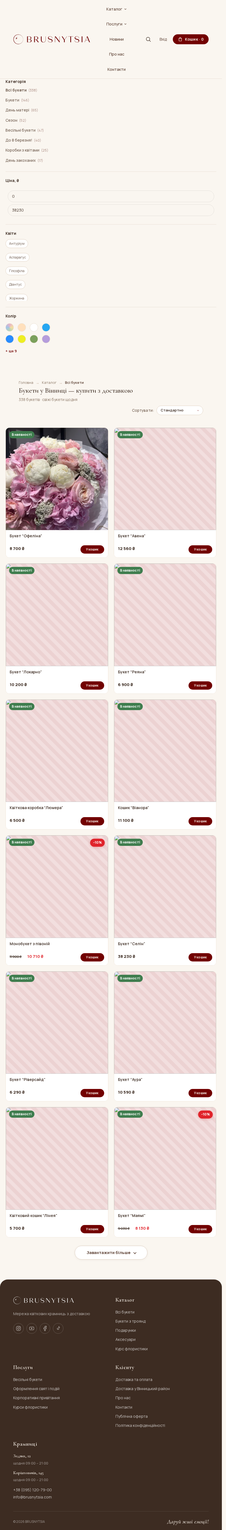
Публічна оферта (131, 1416)
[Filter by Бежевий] (22, 327)
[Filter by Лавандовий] (46, 339)
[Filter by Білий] (34, 327)
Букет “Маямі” (132, 1215)
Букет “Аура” (130, 1079)
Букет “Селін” (131, 943)
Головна (26, 382)
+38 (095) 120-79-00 (32, 1489)
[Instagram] (18, 1328)
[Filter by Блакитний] (46, 327)
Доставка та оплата (133, 1379)
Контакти (116, 69)
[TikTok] (58, 1328)
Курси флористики (30, 1407)
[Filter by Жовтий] (22, 339)
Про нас (116, 54)
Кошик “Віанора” (133, 807)
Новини (117, 39)
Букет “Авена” (132, 535)
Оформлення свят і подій (36, 1388)
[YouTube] (31, 1328)
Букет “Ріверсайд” (27, 1079)
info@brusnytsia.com (32, 1497)
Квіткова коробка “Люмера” (36, 807)
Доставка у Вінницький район (142, 1388)
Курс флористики (131, 1348)
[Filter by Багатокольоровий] (10, 327)
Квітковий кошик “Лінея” (33, 1215)
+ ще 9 (11, 351)
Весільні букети (27, 1379)
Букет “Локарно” (26, 671)
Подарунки (125, 1330)
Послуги (114, 24)
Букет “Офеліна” (26, 535)
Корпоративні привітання (36, 1397)
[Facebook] (45, 1328)
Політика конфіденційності (140, 1425)
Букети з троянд (130, 1321)
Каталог (114, 9)
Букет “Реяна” (132, 671)
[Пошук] (148, 39)
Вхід (163, 39)
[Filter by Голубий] (10, 339)
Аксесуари (125, 1339)
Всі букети (124, 1312)
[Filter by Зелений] (34, 339)
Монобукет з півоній (30, 943)
